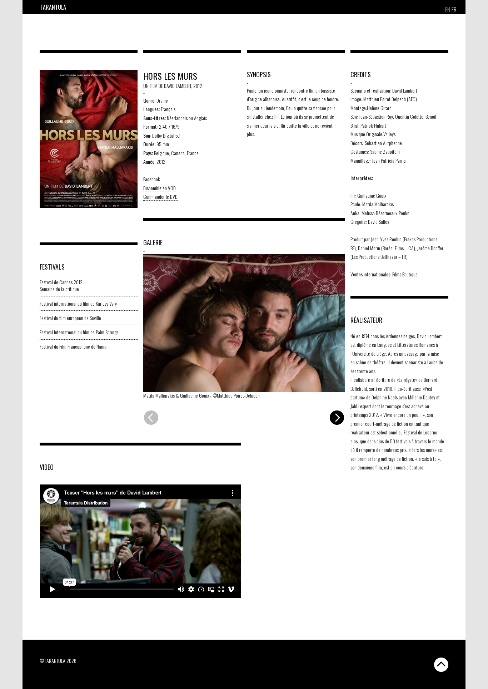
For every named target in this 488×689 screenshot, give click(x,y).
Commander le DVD (160, 196)
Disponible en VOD (159, 188)
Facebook (151, 179)
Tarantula (53, 7)
